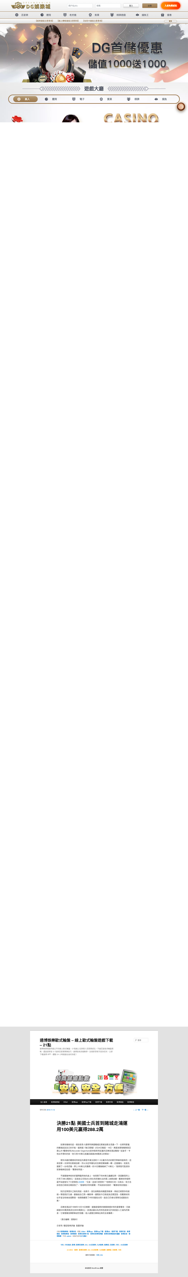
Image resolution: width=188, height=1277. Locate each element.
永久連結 (83, 1236)
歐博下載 (98, 1102)
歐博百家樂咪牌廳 (96, 1234)
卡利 (62, 1245)
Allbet (65, 1102)
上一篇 (136, 1110)
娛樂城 (106, 1245)
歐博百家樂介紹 (83, 1234)
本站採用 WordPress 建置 (94, 1268)
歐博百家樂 (80, 1245)
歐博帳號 (130, 1102)
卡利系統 (68, 1245)
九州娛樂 (100, 1245)
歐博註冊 (73, 1231)
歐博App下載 (86, 1102)
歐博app (75, 1102)
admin (69, 1236)
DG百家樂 (92, 1245)
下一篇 (145, 1110)
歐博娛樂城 (55, 1102)
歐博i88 (107, 1231)
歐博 (73, 1245)
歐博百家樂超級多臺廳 (112, 1234)
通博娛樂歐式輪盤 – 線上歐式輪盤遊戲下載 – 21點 (76, 1042)
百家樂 (81, 1182)
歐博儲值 (120, 1102)
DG (86, 1245)
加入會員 (43, 1102)
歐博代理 (109, 1102)
